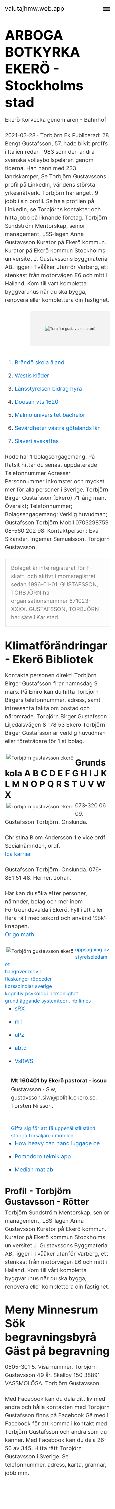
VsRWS (24, 1061)
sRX (20, 1008)
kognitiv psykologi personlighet (41, 993)
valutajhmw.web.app (34, 8)
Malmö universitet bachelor (50, 415)
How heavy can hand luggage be (57, 1143)
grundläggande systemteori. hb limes (48, 1001)
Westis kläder (32, 375)
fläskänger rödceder (28, 979)
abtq (21, 1048)
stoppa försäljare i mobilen (42, 1135)
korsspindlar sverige (28, 986)
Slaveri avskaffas (37, 441)
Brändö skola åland (39, 362)
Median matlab (34, 1169)
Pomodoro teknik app (43, 1156)
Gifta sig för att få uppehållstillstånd (53, 1128)
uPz (19, 1035)
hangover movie (23, 971)
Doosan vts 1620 (36, 402)
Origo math (19, 934)
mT (19, 1021)
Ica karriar (18, 854)
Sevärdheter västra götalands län (58, 428)
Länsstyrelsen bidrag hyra (48, 388)
